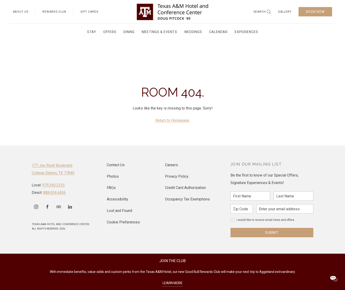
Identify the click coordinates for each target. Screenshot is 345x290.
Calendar (218, 32)
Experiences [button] (246, 32)
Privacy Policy (176, 176)
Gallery (284, 11)
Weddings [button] (193, 32)
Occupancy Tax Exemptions (187, 199)
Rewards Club (54, 11)
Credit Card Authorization (185, 187)
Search (259, 11)
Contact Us (116, 165)
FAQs (111, 187)
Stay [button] (91, 32)
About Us (20, 11)
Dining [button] (129, 32)
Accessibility (117, 199)
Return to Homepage (172, 120)
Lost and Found (119, 210)
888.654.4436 (54, 192)
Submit (272, 232)
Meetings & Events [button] (159, 32)
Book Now (315, 12)
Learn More (173, 283)
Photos (113, 176)
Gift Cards (89, 11)
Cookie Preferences (123, 222)
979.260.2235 (53, 185)
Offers (109, 32)
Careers (171, 165)
